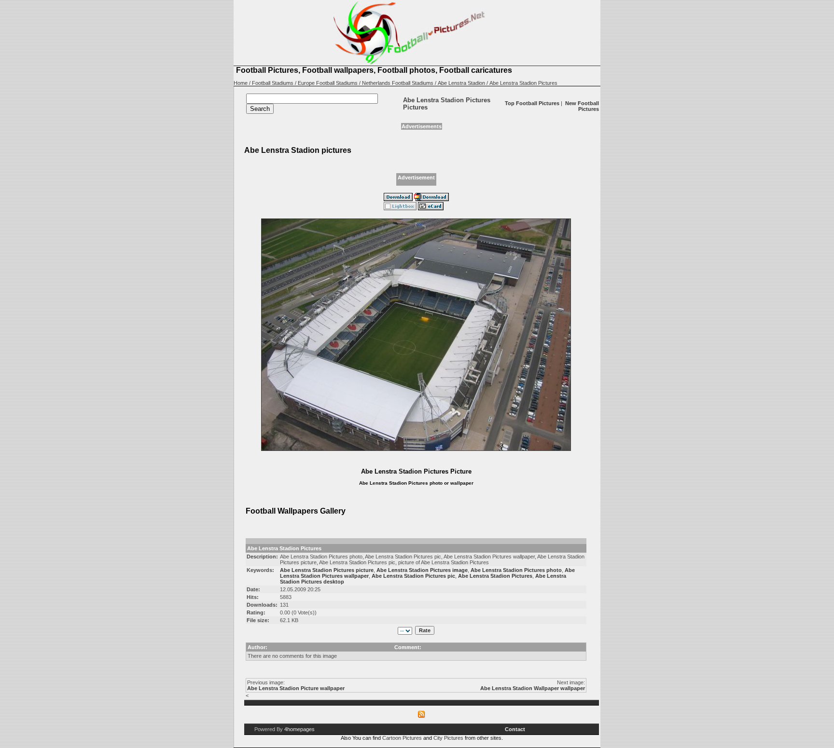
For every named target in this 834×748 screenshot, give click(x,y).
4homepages (299, 729)
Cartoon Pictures (402, 738)
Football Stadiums (272, 83)
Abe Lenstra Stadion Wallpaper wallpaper (532, 688)
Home (241, 83)
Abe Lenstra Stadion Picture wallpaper (296, 688)
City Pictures (448, 738)
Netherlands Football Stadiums (397, 83)
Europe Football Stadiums (328, 83)
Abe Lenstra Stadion (461, 83)
